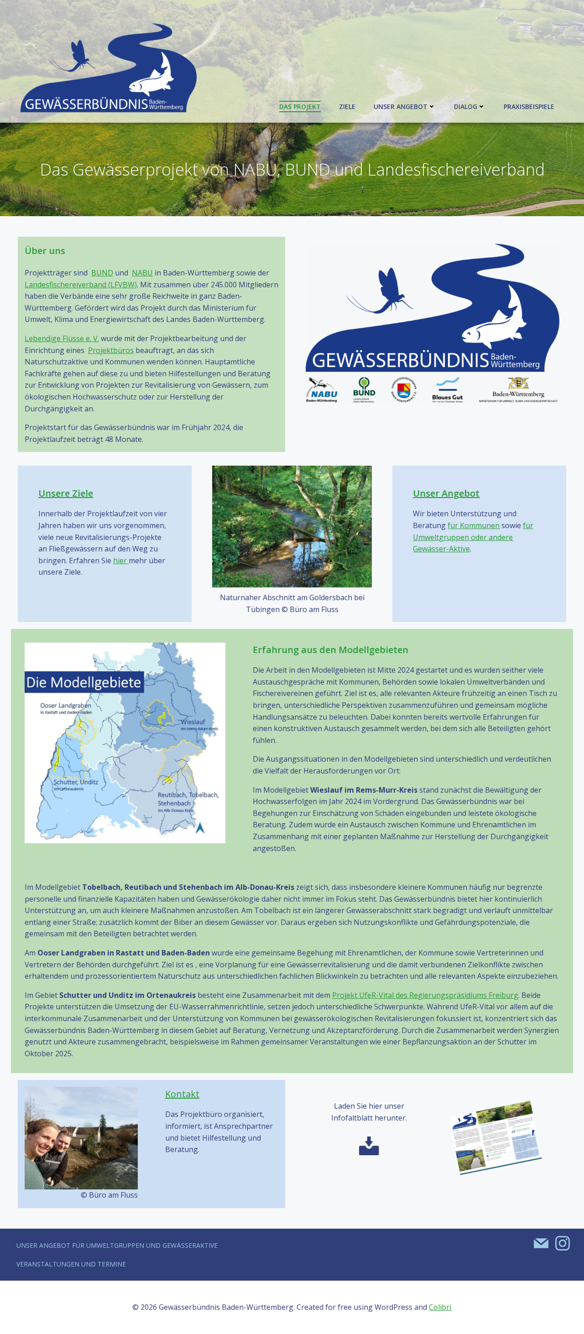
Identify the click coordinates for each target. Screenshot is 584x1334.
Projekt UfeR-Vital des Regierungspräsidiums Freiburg (425, 995)
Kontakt (182, 1094)
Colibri (440, 1307)
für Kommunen (474, 525)
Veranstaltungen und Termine (71, 1264)
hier (121, 560)
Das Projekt (300, 106)
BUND (102, 273)
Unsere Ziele (65, 493)
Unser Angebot (401, 106)
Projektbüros (111, 350)
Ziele (347, 106)
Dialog (465, 106)
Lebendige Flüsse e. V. (62, 338)
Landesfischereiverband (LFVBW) (81, 285)
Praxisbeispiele (529, 106)
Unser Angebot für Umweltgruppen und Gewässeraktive (117, 1245)
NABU (142, 273)
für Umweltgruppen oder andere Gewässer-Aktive (473, 537)
